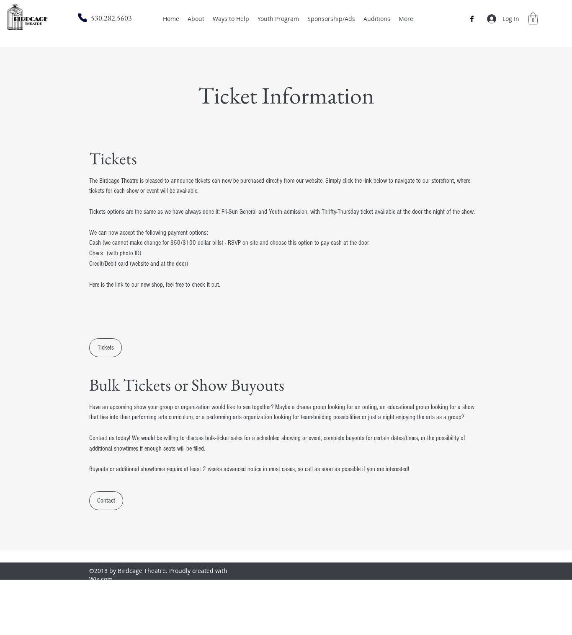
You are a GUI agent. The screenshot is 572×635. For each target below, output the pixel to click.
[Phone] (82, 17)
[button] (533, 19)
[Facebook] (472, 19)
